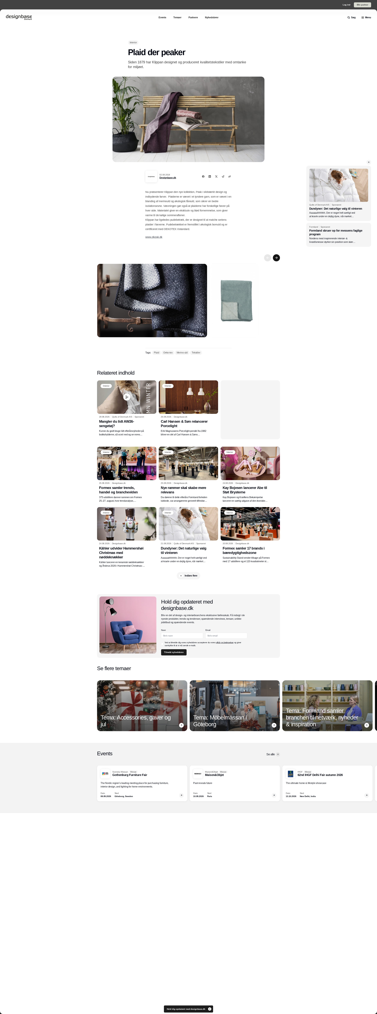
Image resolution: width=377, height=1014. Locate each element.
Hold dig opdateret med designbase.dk (186, 1009)
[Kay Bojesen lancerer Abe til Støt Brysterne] (250, 475)
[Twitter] (216, 176)
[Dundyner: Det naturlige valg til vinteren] (338, 193)
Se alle (270, 754)
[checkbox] (162, 644)
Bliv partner (362, 5)
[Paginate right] (276, 257)
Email (207, 630)
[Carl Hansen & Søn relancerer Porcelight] (188, 408)
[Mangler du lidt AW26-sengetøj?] (126, 408)
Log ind (346, 5)
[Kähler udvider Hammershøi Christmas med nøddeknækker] (126, 537)
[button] (368, 162)
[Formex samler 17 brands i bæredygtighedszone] (250, 535)
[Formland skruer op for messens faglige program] (338, 235)
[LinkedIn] (209, 176)
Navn (163, 630)
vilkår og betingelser (225, 642)
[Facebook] (203, 176)
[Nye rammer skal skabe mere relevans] (188, 475)
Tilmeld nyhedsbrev (173, 652)
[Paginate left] (267, 257)
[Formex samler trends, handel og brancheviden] (126, 475)
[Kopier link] (229, 176)
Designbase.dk (167, 177)
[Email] (223, 176)
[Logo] (19, 17)
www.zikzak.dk (153, 237)
